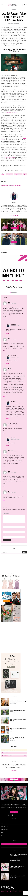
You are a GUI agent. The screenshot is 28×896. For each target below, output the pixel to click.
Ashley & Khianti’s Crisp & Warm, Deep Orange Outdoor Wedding (17, 859)
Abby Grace (9, 368)
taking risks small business (15, 185)
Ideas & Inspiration (4, 826)
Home (2, 823)
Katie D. (9, 338)
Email (4, 530)
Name (4, 525)
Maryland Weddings (11, 220)
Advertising (13, 891)
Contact (14, 812)
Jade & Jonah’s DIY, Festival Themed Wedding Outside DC (17, 738)
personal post (5, 185)
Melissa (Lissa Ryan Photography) (12, 423)
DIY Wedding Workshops (11, 112)
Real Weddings (18, 220)
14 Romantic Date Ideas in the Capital (17, 876)
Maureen (9, 471)
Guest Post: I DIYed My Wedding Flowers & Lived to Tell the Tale (18, 720)
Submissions (4, 891)
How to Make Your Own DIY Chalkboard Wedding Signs (18, 729)
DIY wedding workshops (9, 157)
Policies (21, 891)
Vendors (14, 234)
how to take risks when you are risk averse (10, 183)
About (2, 835)
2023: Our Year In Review (14, 287)
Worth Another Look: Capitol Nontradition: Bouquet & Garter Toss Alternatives (18, 701)
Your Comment (6, 513)
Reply (4, 319)
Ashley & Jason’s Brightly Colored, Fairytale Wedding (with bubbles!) (18, 854)
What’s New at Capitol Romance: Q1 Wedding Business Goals (17, 866)
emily (8, 491)
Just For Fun (14, 9)
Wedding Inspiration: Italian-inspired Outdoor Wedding (17, 710)
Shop (2, 832)
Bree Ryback (14, 202)
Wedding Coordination (5, 829)
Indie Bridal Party (10, 450)
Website (4, 534)
